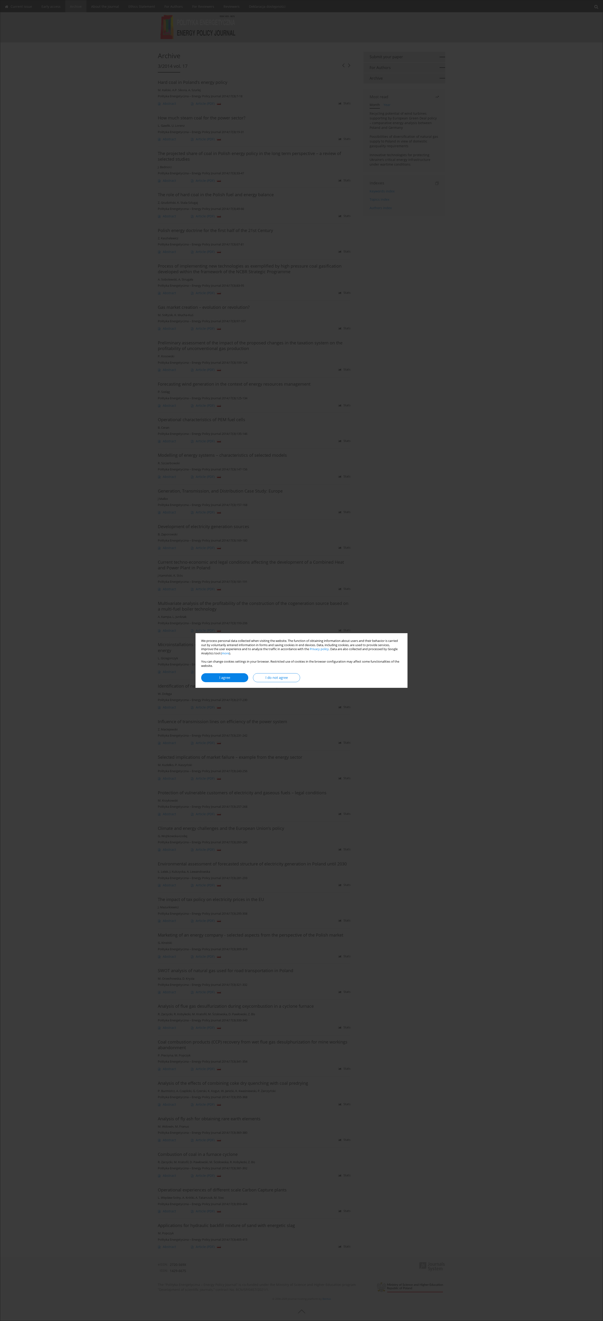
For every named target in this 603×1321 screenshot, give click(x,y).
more (225, 653)
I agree (224, 677)
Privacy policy (319, 649)
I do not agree (276, 677)
